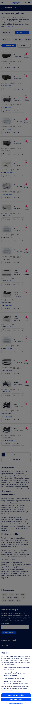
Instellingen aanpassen (16, 703)
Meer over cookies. (7, 690)
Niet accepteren (16, 699)
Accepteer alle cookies (16, 695)
